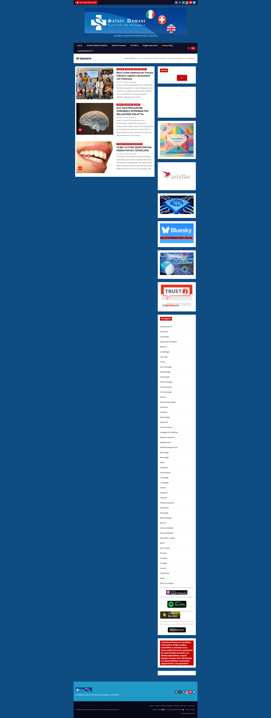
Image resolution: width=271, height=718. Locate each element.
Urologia (163, 563)
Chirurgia (163, 357)
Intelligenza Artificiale (124, 144)
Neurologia (129, 69)
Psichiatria (164, 508)
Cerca (164, 70)
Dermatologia (165, 367)
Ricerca (137, 69)
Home (79, 45)
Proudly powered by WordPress (86, 710)
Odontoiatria (137, 144)
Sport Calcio (165, 548)
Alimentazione (166, 326)
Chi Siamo (135, 45)
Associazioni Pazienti (168, 342)
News (162, 462)
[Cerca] (182, 78)
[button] (188, 48)
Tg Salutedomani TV (85, 51)
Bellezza (163, 347)
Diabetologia (165, 372)
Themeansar (114, 710)
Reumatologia (165, 518)
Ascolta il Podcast (119, 45)
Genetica (120, 104)
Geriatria (120, 69)
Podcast (163, 498)
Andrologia (164, 337)
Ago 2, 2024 (123, 118)
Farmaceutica (166, 387)
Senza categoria (167, 533)
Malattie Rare (165, 442)
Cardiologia (164, 352)
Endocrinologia (166, 382)
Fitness (163, 397)
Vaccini (163, 568)
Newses (105, 710)
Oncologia (164, 477)
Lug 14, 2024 (124, 154)
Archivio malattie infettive (97, 45)
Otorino (163, 487)
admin (133, 82)
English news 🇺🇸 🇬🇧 (150, 45)
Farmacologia (165, 392)
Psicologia (164, 513)
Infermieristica (166, 427)
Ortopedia (164, 482)
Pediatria (163, 493)
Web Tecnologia (167, 583)
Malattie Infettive (167, 437)
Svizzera (163, 553)
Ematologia (164, 377)
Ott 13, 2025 (123, 82)
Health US (164, 422)
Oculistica (164, 467)
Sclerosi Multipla (166, 528)
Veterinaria (164, 573)
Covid (162, 362)
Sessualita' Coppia (167, 538)
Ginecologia (165, 417)
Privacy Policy (167, 45)
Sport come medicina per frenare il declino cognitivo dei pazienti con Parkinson (134, 75)
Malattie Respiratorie (168, 447)
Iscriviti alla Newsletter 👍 (175, 710)
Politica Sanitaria (167, 503)
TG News (163, 558)
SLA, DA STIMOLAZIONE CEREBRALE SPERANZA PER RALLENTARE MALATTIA (132, 111)
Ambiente (164, 332)
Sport (144, 69)
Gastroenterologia (167, 402)
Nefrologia (164, 452)
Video (162, 578)
